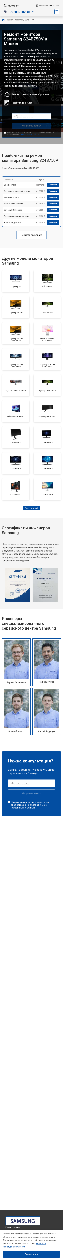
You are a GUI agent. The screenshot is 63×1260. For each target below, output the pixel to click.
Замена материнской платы (17, 191)
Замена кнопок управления (16, 216)
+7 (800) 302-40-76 (21, 11)
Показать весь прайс (31, 235)
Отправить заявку (31, 125)
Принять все (31, 1254)
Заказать (52, 185)
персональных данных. (31, 135)
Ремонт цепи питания (13, 203)
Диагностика (10, 185)
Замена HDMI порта (13, 210)
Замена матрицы (12, 197)
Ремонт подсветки (12, 222)
